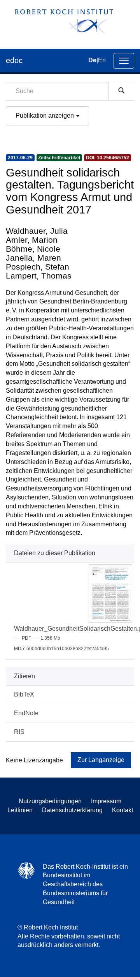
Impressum (106, 801)
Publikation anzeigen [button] (45, 115)
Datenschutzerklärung (72, 810)
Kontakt (122, 810)
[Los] (121, 91)
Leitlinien (20, 810)
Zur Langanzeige (100, 760)
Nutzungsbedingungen (50, 801)
